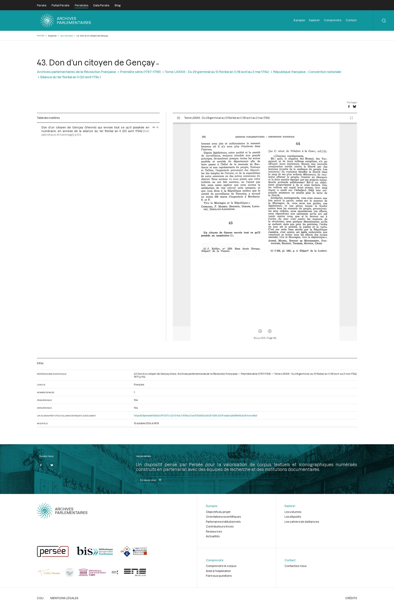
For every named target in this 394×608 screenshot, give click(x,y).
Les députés (293, 516)
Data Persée (101, 5)
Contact (351, 20)
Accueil (41, 35)
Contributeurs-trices (219, 526)
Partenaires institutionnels (223, 521)
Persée (42, 5)
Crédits (351, 598)
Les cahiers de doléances (302, 521)
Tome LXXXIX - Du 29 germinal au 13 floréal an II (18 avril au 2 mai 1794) (217, 72)
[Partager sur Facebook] (349, 106)
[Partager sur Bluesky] (354, 106)
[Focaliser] (157, 127)
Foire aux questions (219, 575)
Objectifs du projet (218, 511)
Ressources (214, 531)
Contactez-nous (295, 565)
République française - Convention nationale (307, 72)
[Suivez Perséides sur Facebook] (41, 465)
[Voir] (157, 62)
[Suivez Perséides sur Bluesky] (52, 465)
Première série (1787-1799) (140, 72)
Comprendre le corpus (221, 565)
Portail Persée (61, 5)
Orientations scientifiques (223, 516)
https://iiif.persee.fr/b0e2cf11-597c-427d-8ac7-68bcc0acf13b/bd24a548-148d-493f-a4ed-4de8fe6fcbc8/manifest (195, 415)
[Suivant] (270, 331)
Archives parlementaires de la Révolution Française (76, 72)
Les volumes (66, 35)
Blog (117, 5)
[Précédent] (260, 331)
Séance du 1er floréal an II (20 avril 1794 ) (70, 77)
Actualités (213, 536)
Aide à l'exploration (218, 570)
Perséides (81, 5)
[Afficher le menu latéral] (178, 118)
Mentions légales (64, 598)
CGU (40, 598)
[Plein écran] (351, 118)
